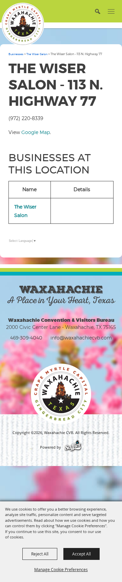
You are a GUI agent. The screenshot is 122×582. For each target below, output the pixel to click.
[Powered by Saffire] (73, 447)
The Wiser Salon (36, 54)
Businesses (15, 54)
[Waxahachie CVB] (22, 24)
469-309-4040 (26, 337)
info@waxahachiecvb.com (81, 337)
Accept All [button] (81, 553)
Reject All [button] (39, 553)
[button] (97, 11)
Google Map (35, 132)
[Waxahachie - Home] (61, 394)
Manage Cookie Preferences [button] (61, 569)
